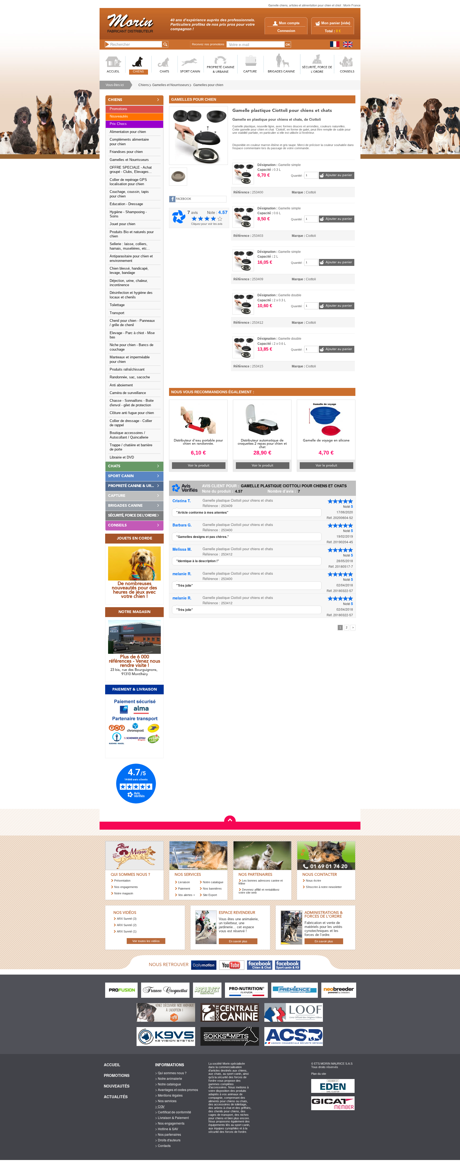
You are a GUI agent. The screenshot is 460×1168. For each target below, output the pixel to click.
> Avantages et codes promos (176, 1089)
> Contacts (163, 1145)
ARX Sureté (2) (127, 925)
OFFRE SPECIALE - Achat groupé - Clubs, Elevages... (131, 170)
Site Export (210, 895)
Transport (117, 313)
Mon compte (289, 23)
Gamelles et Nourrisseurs (170, 85)
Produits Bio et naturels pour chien (132, 234)
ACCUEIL (113, 71)
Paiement (184, 888)
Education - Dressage (126, 204)
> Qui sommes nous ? (171, 1072)
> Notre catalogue (168, 1084)
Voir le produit (198, 465)
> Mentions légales (169, 1095)
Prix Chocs (118, 124)
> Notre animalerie (168, 1078)
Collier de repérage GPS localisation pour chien (128, 182)
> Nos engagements (169, 1123)
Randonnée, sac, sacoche (130, 377)
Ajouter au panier (339, 175)
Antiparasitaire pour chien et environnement (131, 258)
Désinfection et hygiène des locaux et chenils (131, 295)
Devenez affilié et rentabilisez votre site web (259, 891)
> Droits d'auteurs (167, 1140)
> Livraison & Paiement (172, 1117)
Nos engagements (126, 887)
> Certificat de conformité (173, 1112)
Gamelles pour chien (208, 85)
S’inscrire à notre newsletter (324, 887)
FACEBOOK (183, 199)
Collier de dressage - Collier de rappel (131, 423)
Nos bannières (212, 888)
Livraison (184, 882)
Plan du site (318, 1073)
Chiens (143, 85)
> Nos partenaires (168, 1134)
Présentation (122, 880)
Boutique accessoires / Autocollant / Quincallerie (129, 435)
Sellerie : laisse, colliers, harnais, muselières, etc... (130, 246)
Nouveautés (119, 116)
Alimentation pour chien (128, 132)
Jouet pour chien (122, 224)
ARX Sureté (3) (127, 918)
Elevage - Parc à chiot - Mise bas (132, 335)
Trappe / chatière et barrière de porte (131, 447)
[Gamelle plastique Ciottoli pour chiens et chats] (198, 134)
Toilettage (117, 305)
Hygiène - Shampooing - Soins (128, 214)
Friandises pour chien (126, 152)
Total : (333, 31)
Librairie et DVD (122, 457)
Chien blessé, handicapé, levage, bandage (129, 271)
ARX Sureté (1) (127, 931)
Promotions (118, 109)
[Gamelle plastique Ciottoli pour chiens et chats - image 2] (178, 177)
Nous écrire (313, 880)
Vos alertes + (186, 895)
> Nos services (165, 1100)
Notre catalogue (213, 882)
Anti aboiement (121, 385)
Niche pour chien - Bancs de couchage (131, 347)
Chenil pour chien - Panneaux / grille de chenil (132, 323)
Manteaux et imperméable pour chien (130, 359)
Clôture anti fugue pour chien (132, 413)
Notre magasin (123, 893)
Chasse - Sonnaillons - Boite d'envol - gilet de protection (132, 403)
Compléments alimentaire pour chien (129, 142)
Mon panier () (335, 23)
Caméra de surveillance (128, 393)
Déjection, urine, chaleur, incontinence (129, 283)
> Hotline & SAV (166, 1128)
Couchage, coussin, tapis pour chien (129, 194)
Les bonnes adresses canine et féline (261, 882)
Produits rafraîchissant (127, 369)
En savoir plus (238, 941)
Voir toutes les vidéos (146, 941)
